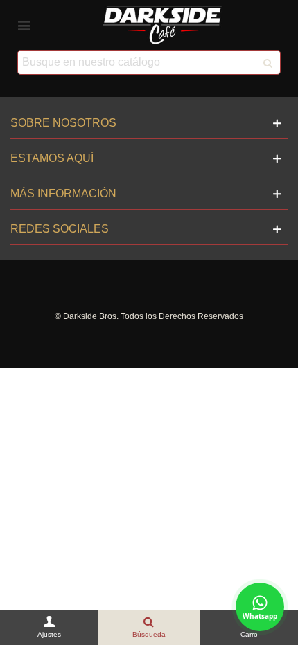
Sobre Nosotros (63, 123)
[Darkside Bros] (162, 25)
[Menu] (23, 25)
